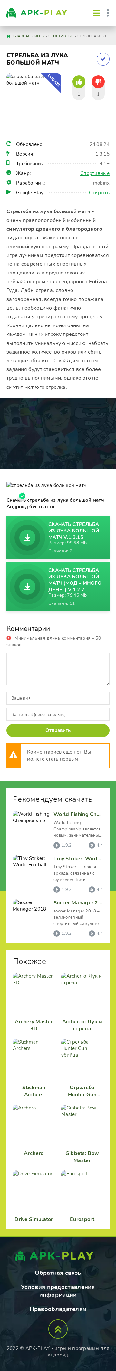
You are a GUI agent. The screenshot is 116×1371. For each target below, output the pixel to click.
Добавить (103, 59)
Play (44, 13)
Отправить (58, 730)
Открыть (99, 193)
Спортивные (95, 173)
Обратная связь (58, 1273)
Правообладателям (58, 1309)
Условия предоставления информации (58, 1291)
